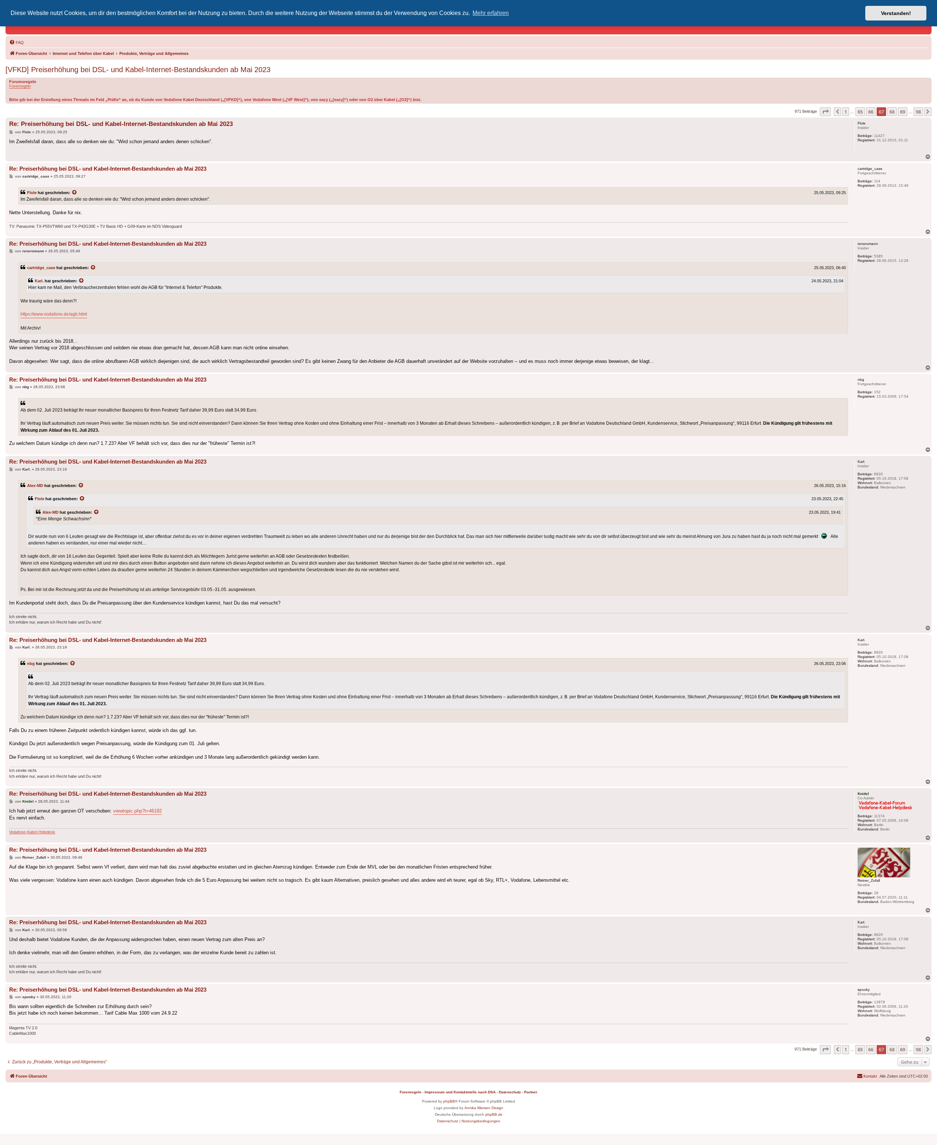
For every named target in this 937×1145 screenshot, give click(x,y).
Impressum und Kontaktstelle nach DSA (460, 1092)
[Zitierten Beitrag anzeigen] (74, 192)
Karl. (39, 281)
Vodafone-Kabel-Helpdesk (32, 832)
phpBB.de (494, 1114)
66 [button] (870, 111)
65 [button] (860, 111)
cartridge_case (41, 267)
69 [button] (902, 111)
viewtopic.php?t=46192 (137, 811)
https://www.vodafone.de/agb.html (53, 314)
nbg (31, 663)
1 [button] (845, 111)
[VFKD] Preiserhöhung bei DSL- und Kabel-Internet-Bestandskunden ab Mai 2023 (137, 70)
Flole (32, 192)
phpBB (449, 1101)
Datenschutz (510, 1092)
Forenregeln (20, 86)
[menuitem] (16, 42)
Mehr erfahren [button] (491, 13)
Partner (530, 1092)
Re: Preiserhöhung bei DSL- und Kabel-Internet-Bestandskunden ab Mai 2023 (121, 123)
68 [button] (892, 111)
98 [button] (918, 111)
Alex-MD (35, 485)
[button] (825, 111)
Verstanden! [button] (896, 13)
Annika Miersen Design (483, 1108)
